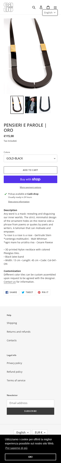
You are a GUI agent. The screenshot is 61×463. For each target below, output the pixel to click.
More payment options (30, 187)
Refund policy (14, 371)
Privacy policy (14, 363)
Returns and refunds (18, 331)
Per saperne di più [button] (16, 448)
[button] (50, 13)
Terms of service (16, 380)
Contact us (10, 281)
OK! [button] (30, 456)
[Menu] (55, 7)
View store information (18, 201)
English (21, 432)
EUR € (38, 432)
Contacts (12, 340)
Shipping (12, 323)
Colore (7, 152)
